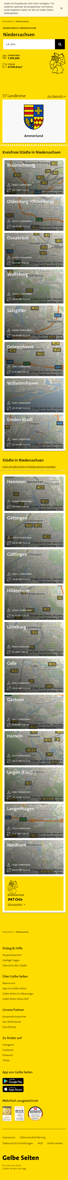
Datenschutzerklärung (32, 1137)
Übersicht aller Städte (14, 965)
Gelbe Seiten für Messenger (18, 993)
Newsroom (8, 983)
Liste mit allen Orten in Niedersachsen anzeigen (29, 466)
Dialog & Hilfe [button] (12, 948)
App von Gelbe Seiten (14, 988)
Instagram (8, 1044)
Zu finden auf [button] (12, 1038)
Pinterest (7, 1055)
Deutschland (7, 21)
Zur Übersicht (55, 96)
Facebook (7, 1050)
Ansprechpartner (12, 955)
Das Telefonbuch (11, 1021)
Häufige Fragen (10, 960)
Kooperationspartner (14, 1016)
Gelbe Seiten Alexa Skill (15, 999)
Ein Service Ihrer (14, 1167)
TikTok (6, 1060)
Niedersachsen (22, 21)
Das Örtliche (9, 1027)
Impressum (8, 1137)
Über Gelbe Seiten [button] (15, 976)
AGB (40, 1143)
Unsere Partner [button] (13, 1009)
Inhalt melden (55, 1143)
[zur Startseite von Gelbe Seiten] (26, 1157)
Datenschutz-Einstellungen (17, 1143)
